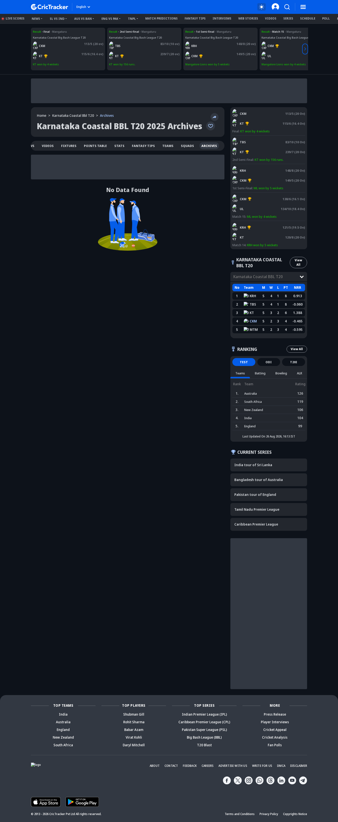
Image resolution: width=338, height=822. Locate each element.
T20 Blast (204, 745)
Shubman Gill (133, 714)
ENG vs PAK (109, 19)
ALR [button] (299, 373)
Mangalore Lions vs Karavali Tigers (56, 31)
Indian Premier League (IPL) (204, 714)
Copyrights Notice (295, 814)
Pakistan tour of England (255, 494)
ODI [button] (269, 362)
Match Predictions (161, 18)
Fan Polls (275, 745)
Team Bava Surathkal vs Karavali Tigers (136, 31)
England (63, 729)
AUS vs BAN (83, 19)
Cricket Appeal (275, 729)
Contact (171, 766)
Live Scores (15, 18)
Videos (270, 18)
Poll (326, 18)
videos (48, 146)
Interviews (222, 18)
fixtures (68, 146)
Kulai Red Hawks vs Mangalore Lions (209, 31)
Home (41, 115)
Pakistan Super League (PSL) (204, 729)
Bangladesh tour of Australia (258, 479)
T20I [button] (293, 362)
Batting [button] (260, 373)
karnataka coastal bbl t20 (73, 115)
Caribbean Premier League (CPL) (204, 722)
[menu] (303, 7)
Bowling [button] (281, 373)
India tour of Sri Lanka (253, 464)
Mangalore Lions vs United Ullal (283, 31)
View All (298, 262)
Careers (208, 766)
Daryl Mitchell (134, 745)
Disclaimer (298, 766)
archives (209, 146)
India (63, 714)
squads (187, 146)
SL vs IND (57, 19)
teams (167, 146)
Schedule (307, 18)
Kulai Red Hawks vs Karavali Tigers (257, 223)
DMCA (281, 766)
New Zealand (63, 737)
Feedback (190, 766)
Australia (63, 722)
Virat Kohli (134, 737)
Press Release (275, 714)
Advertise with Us (232, 766)
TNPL (132, 19)
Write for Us (262, 766)
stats (119, 146)
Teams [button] (240, 373)
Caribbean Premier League (256, 524)
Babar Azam (133, 729)
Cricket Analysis (275, 737)
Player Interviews (275, 722)
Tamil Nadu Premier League (256, 509)
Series (288, 18)
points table (95, 146)
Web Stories (248, 18)
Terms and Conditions (240, 814)
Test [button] (244, 362)
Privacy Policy (269, 814)
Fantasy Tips (195, 18)
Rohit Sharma (134, 722)
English (81, 7)
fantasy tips (143, 146)
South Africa (63, 745)
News (36, 19)
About (155, 766)
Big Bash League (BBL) (204, 737)
